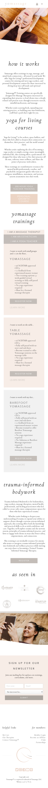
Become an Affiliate (38, 737)
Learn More (17, 307)
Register (24, 560)
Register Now (23, 301)
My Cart (5, 735)
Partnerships (41, 742)
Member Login (40, 735)
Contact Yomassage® (10, 740)
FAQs (43, 740)
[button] (42, 4)
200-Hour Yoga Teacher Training (24, 187)
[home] (15, 4)
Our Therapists (8, 737)
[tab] (24, 232)
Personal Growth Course (24, 199)
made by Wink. (27, 782)
